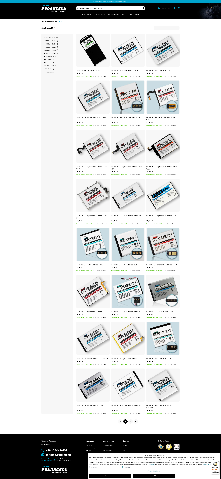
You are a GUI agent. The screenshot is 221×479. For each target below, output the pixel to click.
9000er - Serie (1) (51, 53)
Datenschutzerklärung (209, 464)
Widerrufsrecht (107, 450)
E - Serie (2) (49, 63)
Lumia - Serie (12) (51, 66)
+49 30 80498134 (56, 450)
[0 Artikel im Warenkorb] (179, 8)
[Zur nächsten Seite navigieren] (136, 421)
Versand (104, 76)
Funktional (127, 467)
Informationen (108, 441)
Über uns (126, 441)
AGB (124, 450)
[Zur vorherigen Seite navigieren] (120, 421)
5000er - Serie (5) (51, 41)
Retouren (88, 450)
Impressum (151, 464)
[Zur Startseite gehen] (57, 8)
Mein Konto (90, 441)
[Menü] (218, 462)
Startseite (44, 21)
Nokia (60, 21)
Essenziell (94, 467)
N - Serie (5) (49, 69)
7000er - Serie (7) (51, 47)
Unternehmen (126, 448)
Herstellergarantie (108, 445)
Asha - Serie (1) (50, 56)
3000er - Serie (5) (51, 38)
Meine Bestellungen (91, 448)
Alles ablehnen (154, 476)
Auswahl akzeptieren (198, 476)
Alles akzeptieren (110, 476)
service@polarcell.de (58, 454)
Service (125, 445)
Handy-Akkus (53, 21)
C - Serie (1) (49, 59)
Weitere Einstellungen (154, 471)
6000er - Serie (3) (51, 44)
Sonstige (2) (49, 72)
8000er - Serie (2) (51, 50)
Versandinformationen (109, 448)
